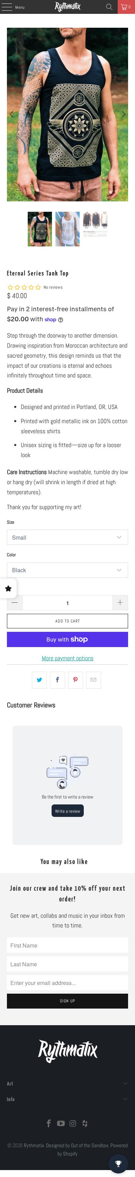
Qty (10, 588)
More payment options (67, 658)
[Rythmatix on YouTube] (61, 1124)
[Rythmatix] (67, 7)
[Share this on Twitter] (39, 680)
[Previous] (12, 114)
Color (11, 555)
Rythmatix (34, 1145)
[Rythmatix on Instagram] (73, 1124)
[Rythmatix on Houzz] (85, 1124)
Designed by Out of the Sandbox (77, 1145)
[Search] (109, 7)
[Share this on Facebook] (57, 680)
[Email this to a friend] (93, 680)
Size (10, 522)
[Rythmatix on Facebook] (49, 1124)
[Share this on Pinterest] (75, 680)
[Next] (122, 114)
